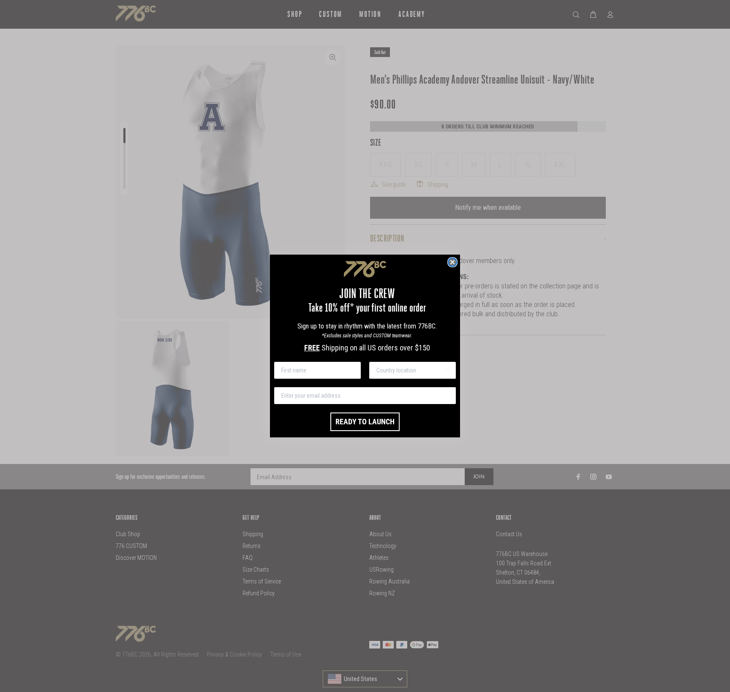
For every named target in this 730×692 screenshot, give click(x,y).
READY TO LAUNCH (365, 421)
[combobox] (410, 370)
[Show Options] (448, 370)
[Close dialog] (452, 262)
